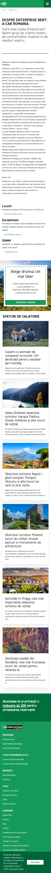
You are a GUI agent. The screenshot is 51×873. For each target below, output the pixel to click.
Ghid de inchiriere (10, 795)
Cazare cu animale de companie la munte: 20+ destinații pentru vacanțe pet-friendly (23, 357)
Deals (5, 800)
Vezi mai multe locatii (13, 214)
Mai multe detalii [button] (16, 869)
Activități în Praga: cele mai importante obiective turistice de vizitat (24, 602)
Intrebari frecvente (10, 791)
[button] (46, 862)
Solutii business (9, 775)
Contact (6, 820)
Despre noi (13, 10)
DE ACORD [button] (35, 862)
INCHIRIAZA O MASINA (25, 303)
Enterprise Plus (9, 804)
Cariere (6, 828)
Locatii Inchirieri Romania (13, 760)
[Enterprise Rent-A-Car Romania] (3, 3)
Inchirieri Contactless (11, 748)
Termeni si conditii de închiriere (15, 846)
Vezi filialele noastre (12, 235)
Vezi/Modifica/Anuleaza (12, 744)
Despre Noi (7, 815)
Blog (5, 824)
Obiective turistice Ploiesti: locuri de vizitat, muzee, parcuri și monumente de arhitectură (24, 540)
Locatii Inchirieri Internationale (15, 764)
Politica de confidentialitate (14, 850)
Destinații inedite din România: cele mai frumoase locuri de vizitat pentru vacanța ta (25, 664)
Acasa (4, 10)
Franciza (6, 780)
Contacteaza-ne (10, 252)
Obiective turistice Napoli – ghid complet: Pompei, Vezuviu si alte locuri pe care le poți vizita (24, 479)
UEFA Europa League (11, 837)
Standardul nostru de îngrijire (15, 833)
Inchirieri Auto (8, 740)
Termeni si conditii (10, 841)
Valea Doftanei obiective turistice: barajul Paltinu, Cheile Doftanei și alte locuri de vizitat (25, 418)
